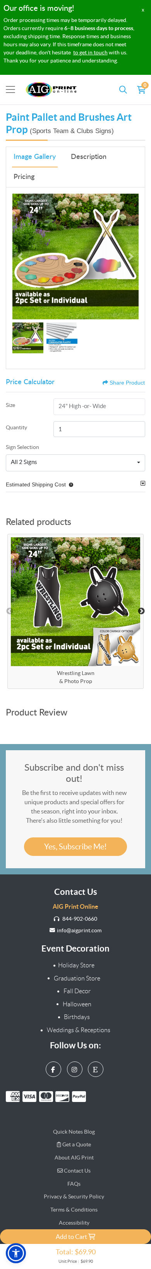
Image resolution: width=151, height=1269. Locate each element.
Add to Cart (72, 1236)
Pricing (24, 177)
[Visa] (30, 1096)
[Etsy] (96, 1067)
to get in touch (90, 52)
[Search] (123, 89)
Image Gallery (35, 157)
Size (10, 405)
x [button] (143, 10)
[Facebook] (54, 1067)
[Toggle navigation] (10, 89)
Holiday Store (76, 965)
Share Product (127, 383)
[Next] (131, 256)
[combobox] (75, 462)
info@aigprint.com (79, 930)
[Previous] (20, 256)
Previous (10, 611)
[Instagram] (75, 1067)
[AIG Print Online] (51, 90)
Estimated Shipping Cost (36, 484)
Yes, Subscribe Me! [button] (75, 846)
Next (141, 611)
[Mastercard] (47, 1096)
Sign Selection (22, 447)
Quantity (16, 427)
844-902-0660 (79, 919)
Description (88, 157)
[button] (69, 484)
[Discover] (63, 1096)
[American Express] (14, 1096)
